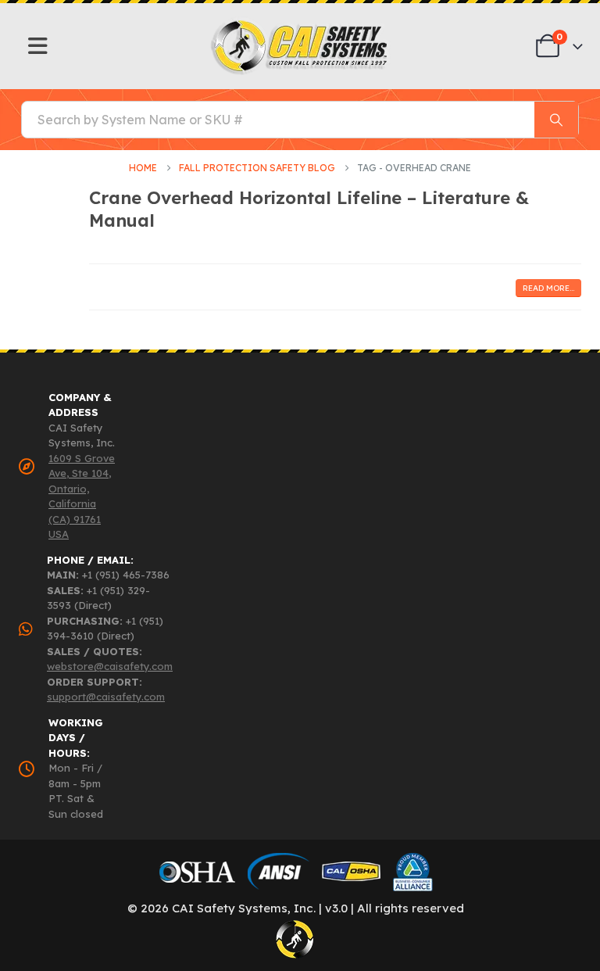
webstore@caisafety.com (110, 666)
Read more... (548, 288)
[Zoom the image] (300, 23)
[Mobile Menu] (38, 46)
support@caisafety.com (106, 696)
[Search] (556, 120)
